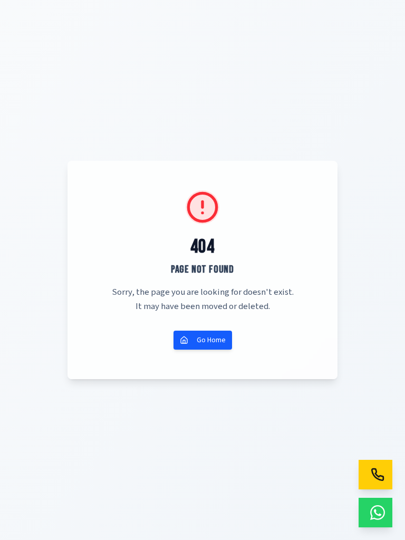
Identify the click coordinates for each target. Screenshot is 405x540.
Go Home (211, 340)
